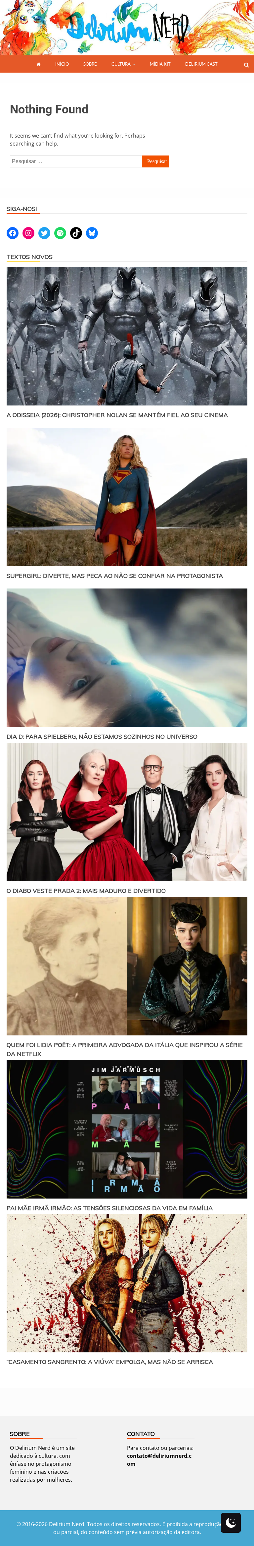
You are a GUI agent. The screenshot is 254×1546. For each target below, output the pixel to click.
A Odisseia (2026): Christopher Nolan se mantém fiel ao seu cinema (117, 415)
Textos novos (30, 257)
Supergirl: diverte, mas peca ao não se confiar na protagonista (115, 576)
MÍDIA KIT (160, 64)
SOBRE (90, 64)
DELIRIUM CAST (201, 64)
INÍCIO (62, 64)
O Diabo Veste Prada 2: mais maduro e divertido (86, 891)
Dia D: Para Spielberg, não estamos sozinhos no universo (102, 736)
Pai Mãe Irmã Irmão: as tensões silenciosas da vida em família (110, 1208)
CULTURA (121, 64)
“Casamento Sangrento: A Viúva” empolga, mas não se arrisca (110, 1362)
